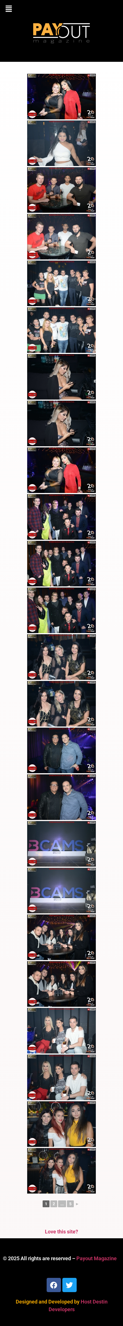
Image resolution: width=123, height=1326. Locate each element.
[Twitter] (69, 1285)
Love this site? (61, 1232)
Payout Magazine (96, 1258)
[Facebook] (54, 1285)
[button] (61, 9)
